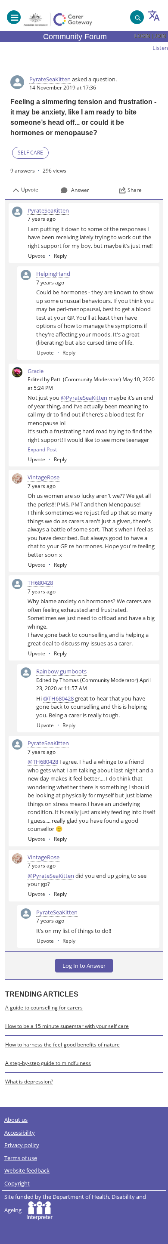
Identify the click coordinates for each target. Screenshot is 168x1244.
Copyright (17, 1183)
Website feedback (27, 1170)
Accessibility (19, 1132)
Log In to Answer (84, 965)
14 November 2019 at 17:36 (62, 87)
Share (135, 190)
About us (16, 1120)
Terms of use (20, 1158)
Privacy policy (21, 1145)
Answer (80, 190)
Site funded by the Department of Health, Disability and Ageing (75, 1203)
